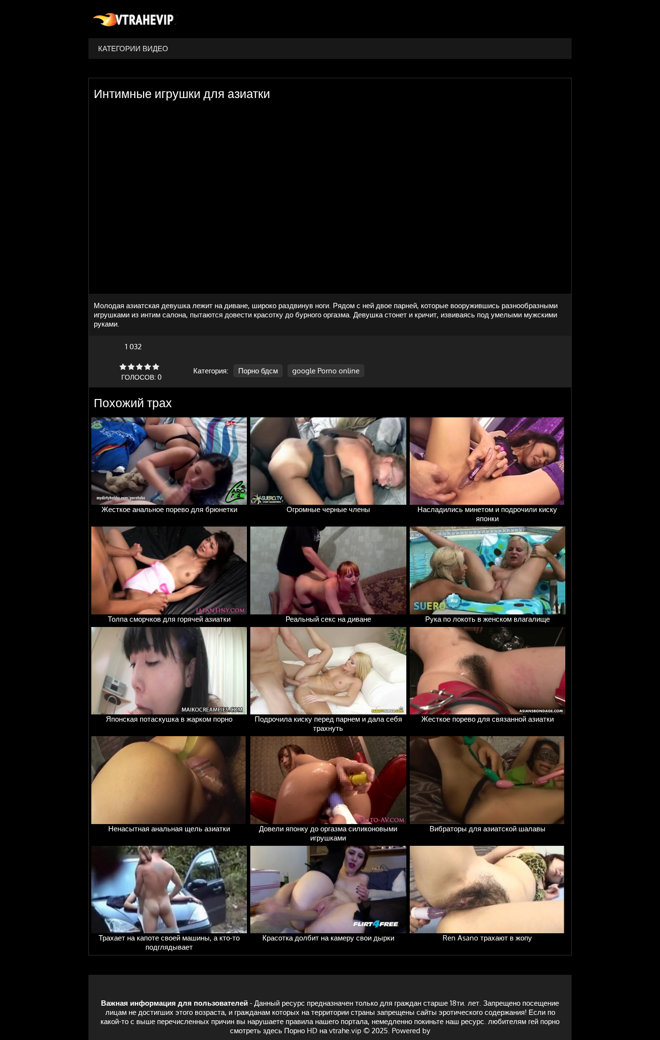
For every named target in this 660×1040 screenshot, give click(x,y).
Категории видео (133, 48)
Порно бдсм (258, 370)
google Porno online (325, 370)
